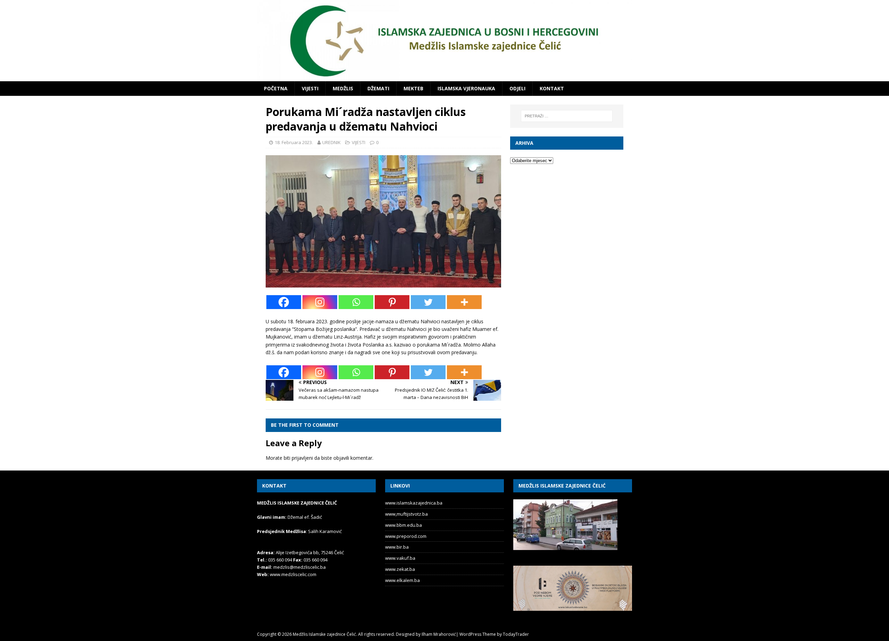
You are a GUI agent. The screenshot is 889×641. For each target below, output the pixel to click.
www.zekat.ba (400, 569)
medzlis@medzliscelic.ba (299, 567)
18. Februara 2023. (294, 142)
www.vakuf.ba (400, 558)
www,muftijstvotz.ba (406, 514)
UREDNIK (331, 142)
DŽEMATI (378, 88)
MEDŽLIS (343, 88)
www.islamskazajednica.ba (413, 503)
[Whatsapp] (356, 302)
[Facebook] (283, 302)
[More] (464, 302)
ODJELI (517, 88)
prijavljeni (302, 458)
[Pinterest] (392, 302)
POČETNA (276, 88)
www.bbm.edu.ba (403, 525)
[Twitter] (428, 302)
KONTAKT (552, 88)
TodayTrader (516, 634)
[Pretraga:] (567, 116)
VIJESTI (310, 88)
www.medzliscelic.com (293, 574)
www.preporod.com (405, 536)
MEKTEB (413, 88)
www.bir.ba (397, 547)
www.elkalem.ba (402, 580)
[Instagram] (319, 302)
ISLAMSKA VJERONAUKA (466, 88)
